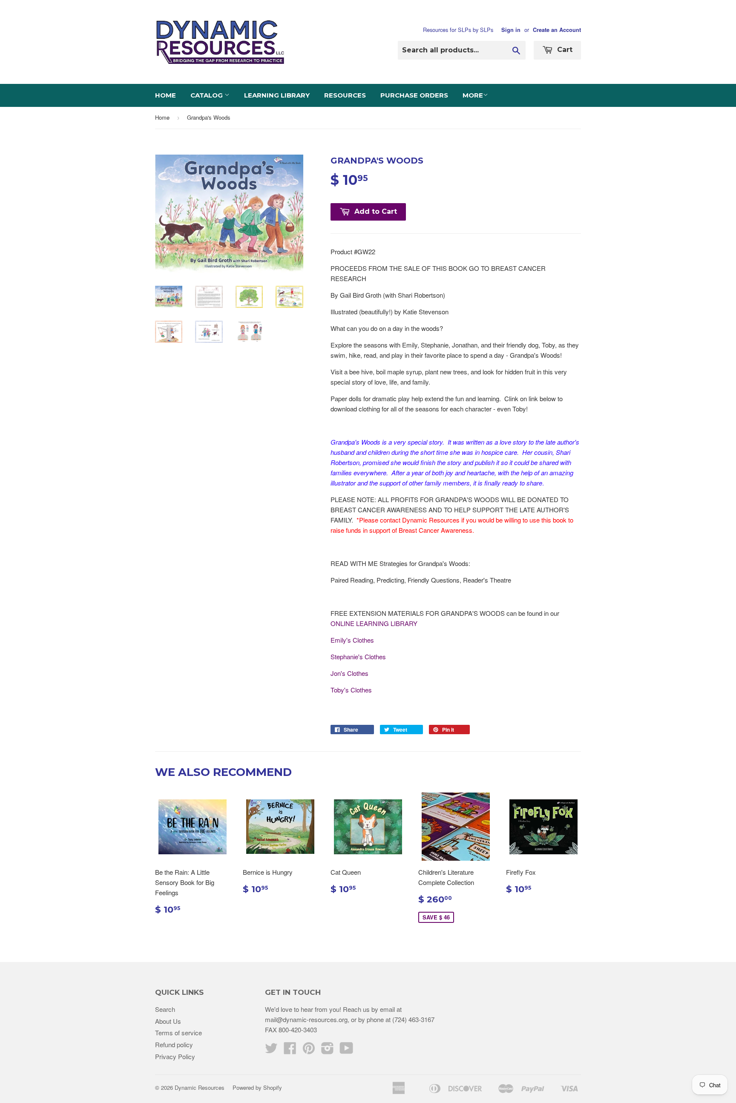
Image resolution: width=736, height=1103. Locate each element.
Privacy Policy (175, 1056)
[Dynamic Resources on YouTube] (346, 1050)
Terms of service (178, 1032)
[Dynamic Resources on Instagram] (327, 1050)
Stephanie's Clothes (358, 656)
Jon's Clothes (349, 673)
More (473, 95)
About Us (168, 1021)
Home (165, 95)
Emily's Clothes (352, 639)
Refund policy (174, 1044)
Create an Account (557, 30)
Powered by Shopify (257, 1087)
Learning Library (277, 95)
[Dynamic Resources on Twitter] (271, 1050)
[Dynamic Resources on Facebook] (290, 1050)
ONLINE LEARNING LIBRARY (374, 623)
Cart (563, 50)
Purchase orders (414, 95)
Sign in (510, 30)
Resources (345, 95)
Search (165, 1009)
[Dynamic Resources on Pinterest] (308, 1050)
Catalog (207, 95)
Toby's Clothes (351, 689)
